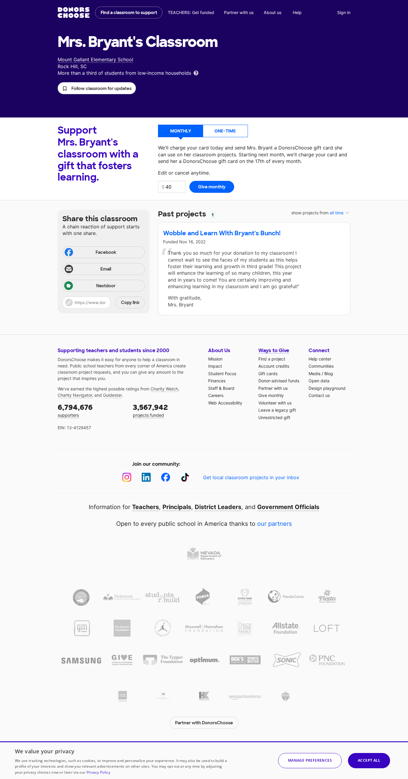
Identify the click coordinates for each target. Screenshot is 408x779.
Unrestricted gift (274, 417)
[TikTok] (185, 477)
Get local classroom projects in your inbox (251, 477)
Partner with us (239, 12)
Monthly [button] (180, 130)
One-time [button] (225, 130)
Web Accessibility (225, 402)
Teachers (145, 507)
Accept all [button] (369, 760)
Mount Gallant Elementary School (95, 59)
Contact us (319, 395)
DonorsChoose (74, 12)
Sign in (343, 12)
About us (273, 12)
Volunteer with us (275, 402)
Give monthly (271, 395)
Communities (321, 366)
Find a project (271, 358)
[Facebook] (165, 477)
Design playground (327, 388)
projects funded (150, 410)
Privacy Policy (98, 772)
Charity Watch (164, 388)
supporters (75, 410)
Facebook (106, 252)
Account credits (273, 366)
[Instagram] (126, 477)
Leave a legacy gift (277, 410)
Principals (176, 507)
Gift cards (267, 373)
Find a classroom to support (129, 12)
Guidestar (112, 395)
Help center (320, 358)
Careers (215, 395)
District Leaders (218, 507)
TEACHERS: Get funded (191, 12)
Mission (215, 358)
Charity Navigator (75, 395)
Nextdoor (106, 285)
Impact (215, 366)
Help (297, 12)
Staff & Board (221, 388)
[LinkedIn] (146, 477)
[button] (97, 88)
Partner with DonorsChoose (204, 722)
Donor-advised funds (278, 380)
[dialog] (204, 760)
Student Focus (222, 373)
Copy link (130, 302)
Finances (217, 380)
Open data (319, 380)
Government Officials (288, 507)
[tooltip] (196, 72)
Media (314, 373)
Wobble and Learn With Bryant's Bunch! (221, 233)
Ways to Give (273, 350)
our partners (274, 523)
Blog (328, 373)
